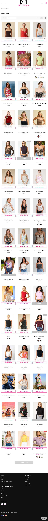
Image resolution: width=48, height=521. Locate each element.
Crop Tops (7, 8)
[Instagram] (5, 504)
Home (2, 8)
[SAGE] (42, 457)
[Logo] (24, 3)
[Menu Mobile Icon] (2, 3)
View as (38, 18)
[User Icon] (42, 3)
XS (34, 38)
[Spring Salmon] (41, 77)
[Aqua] (43, 77)
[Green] (36, 77)
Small (5, 38)
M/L (25, 389)
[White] (38, 224)
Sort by (4, 18)
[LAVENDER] (37, 457)
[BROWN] (38, 136)
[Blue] (38, 77)
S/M (23, 389)
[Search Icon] (5, 3)
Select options (8, 40)
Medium (8, 38)
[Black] (41, 224)
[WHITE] (41, 136)
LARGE (41, 126)
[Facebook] (2, 504)
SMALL (38, 126)
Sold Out (24, 158)
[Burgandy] (38, 341)
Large (12, 38)
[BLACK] (40, 457)
